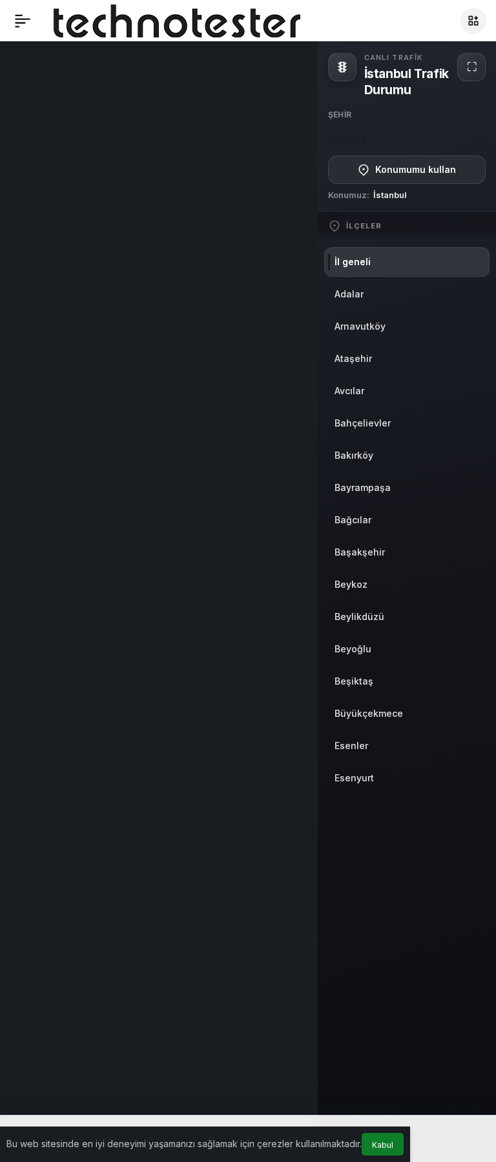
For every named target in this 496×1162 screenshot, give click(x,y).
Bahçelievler (363, 422)
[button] (473, 21)
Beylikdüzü (359, 616)
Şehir (340, 114)
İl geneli (353, 261)
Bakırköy (354, 455)
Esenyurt (354, 777)
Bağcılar (353, 519)
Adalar (349, 293)
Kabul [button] (382, 1145)
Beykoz (351, 584)
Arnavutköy (360, 326)
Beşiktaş (354, 681)
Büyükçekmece (369, 713)
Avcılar (349, 390)
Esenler (351, 745)
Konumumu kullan (415, 169)
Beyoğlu (353, 648)
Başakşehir (360, 551)
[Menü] (23, 21)
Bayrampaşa (363, 487)
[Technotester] (177, 19)
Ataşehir (353, 358)
